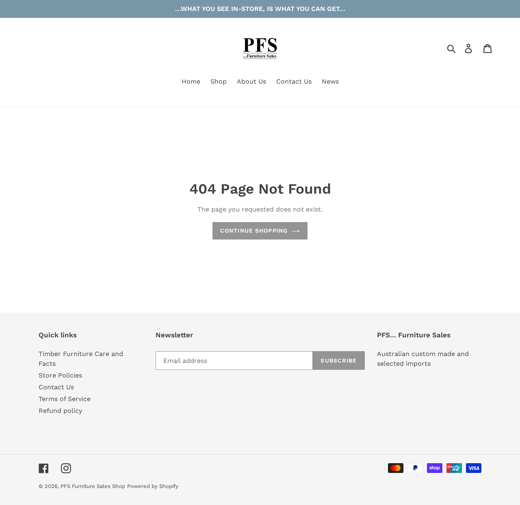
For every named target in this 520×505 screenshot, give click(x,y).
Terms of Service (65, 399)
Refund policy (60, 410)
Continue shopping (254, 230)
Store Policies (60, 375)
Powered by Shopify (152, 486)
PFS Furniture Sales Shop (93, 486)
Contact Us (56, 387)
